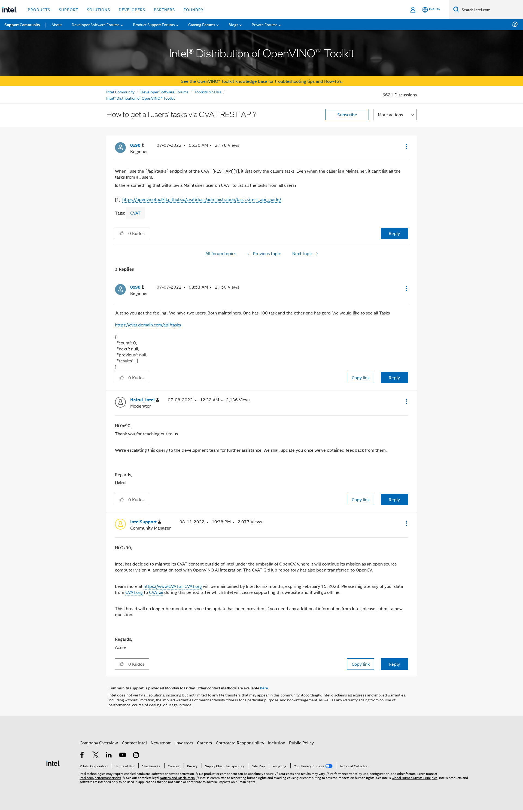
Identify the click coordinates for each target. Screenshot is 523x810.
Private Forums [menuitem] (265, 24)
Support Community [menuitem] (22, 24)
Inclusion (276, 742)
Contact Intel (134, 742)
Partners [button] (164, 9)
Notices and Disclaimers (177, 777)
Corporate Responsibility (240, 742)
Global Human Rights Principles (414, 777)
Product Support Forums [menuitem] (154, 24)
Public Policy (301, 742)
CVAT (135, 213)
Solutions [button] (98, 9)
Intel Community (120, 91)
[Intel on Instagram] (136, 755)
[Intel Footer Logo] (53, 762)
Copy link (361, 377)
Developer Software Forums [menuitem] (96, 24)
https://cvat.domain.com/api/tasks (148, 325)
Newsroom (161, 742)
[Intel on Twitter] (95, 755)
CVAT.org (193, 586)
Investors (184, 742)
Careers (204, 742)
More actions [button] (390, 114)
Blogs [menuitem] (233, 24)
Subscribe (347, 114)
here (264, 688)
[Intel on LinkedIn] (109, 755)
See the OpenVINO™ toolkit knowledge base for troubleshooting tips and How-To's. (261, 81)
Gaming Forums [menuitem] (201, 24)
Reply (394, 233)
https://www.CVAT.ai (163, 586)
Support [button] (68, 9)
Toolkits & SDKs (207, 91)
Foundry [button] (194, 9)
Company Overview (99, 742)
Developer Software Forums (164, 91)
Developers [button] (132, 9)
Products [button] (39, 9)
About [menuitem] (56, 24)
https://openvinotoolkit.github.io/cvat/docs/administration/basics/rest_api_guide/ (201, 199)
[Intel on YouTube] (122, 755)
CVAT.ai (156, 592)
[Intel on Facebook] (82, 755)
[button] (405, 146)
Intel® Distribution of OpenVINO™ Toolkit (140, 98)
